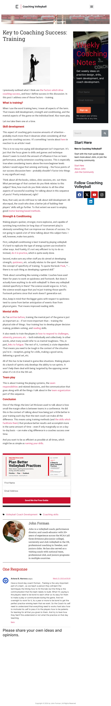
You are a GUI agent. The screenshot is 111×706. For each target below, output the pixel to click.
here (63, 139)
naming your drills (34, 443)
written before (17, 317)
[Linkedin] (90, 201)
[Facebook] (79, 194)
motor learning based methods (24, 210)
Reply (13, 622)
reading (37, 328)
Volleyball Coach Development (21, 514)
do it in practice (19, 252)
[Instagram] (102, 194)
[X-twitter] (87, 194)
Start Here (79, 165)
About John (80, 169)
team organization (61, 390)
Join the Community (84, 172)
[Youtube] (94, 194)
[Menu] (91, 7)
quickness (18, 262)
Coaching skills (50, 514)
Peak (62, 265)
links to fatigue (15, 344)
